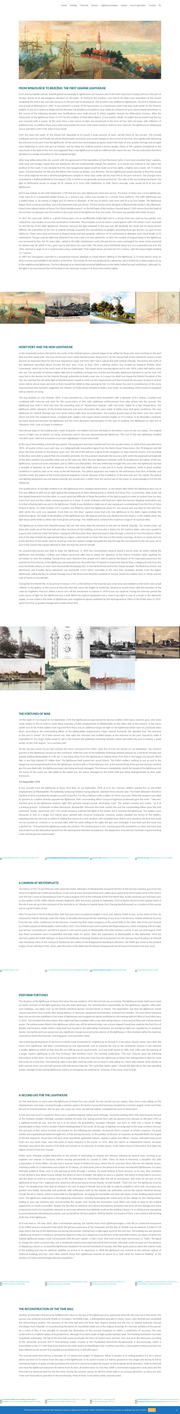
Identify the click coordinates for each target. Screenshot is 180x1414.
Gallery (124, 5)
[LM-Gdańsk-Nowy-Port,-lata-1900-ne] (136, 659)
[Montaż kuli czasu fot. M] (102, 1401)
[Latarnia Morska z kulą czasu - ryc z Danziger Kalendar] (22, 689)
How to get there (138, 5)
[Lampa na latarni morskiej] (57, 1283)
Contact (152, 5)
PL (160, 5)
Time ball (84, 5)
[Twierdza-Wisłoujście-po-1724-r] (22, 323)
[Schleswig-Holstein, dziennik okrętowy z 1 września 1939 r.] (112, 857)
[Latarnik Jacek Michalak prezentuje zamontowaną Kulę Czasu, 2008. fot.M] (22, 1399)
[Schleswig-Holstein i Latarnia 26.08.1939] (19, 857)
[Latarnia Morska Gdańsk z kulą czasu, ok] (112, 657)
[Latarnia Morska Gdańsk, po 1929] (112, 689)
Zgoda (151, 1410)
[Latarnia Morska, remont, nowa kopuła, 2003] (66, 1281)
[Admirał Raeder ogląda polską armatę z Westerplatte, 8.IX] (112, 969)
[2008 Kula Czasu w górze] (102, 1399)
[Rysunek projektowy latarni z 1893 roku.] (67, 657)
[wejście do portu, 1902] (67, 689)
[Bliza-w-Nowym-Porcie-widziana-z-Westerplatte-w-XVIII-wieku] (67, 323)
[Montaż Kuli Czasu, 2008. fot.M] (60, 1401)
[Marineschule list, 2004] (146, 969)
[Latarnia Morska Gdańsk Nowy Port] (107, 1281)
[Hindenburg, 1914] (9, 969)
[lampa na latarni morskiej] (12, 1283)
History (94, 5)
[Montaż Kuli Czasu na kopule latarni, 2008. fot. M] (22, 1401)
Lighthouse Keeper (109, 5)
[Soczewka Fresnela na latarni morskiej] (153, 1283)
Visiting (73, 5)
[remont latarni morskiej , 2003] (14, 1281)
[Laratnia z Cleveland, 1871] (22, 657)
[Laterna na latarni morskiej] (103, 1283)
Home (64, 5)
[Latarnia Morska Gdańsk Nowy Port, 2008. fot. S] (67, 1399)
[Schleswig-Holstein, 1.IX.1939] (67, 857)
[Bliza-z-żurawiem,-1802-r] (112, 323)
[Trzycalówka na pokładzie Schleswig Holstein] (67, 969)
